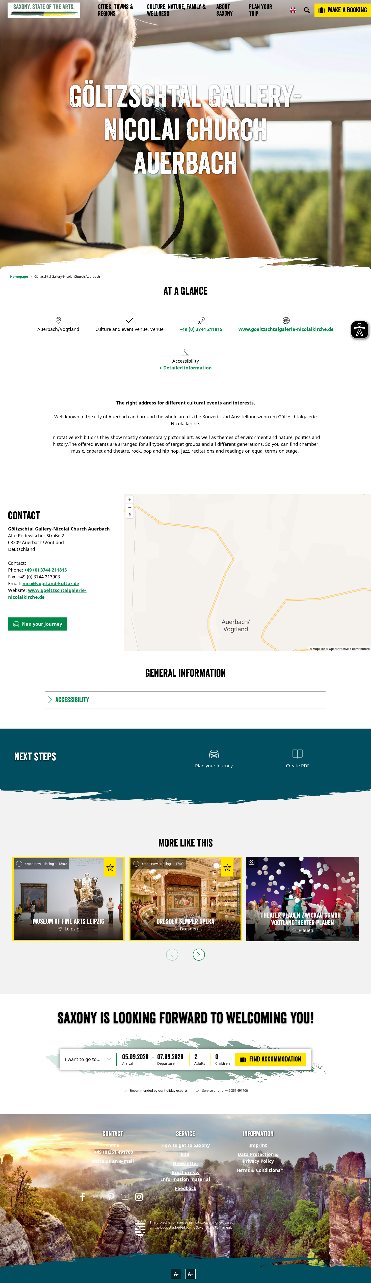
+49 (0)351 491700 (113, 1152)
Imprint (258, 1145)
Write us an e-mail (113, 1161)
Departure (166, 1063)
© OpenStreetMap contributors (348, 648)
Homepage (19, 276)
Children (222, 1063)
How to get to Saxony (185, 1145)
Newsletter (185, 1163)
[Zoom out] (130, 507)
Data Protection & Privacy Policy (258, 1157)
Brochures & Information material (185, 1175)
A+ (190, 1274)
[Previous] (172, 955)
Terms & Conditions (258, 1170)
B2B (185, 1154)
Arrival (127, 1063)
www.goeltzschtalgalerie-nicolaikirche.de (286, 329)
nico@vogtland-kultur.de (50, 583)
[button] (37, 624)
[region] (247, 572)
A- (176, 1274)
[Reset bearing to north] (130, 514)
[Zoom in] (130, 500)
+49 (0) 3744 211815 (201, 329)
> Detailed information (186, 368)
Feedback (185, 1188)
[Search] (307, 10)
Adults (199, 1063)
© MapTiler (317, 648)
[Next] (199, 955)
